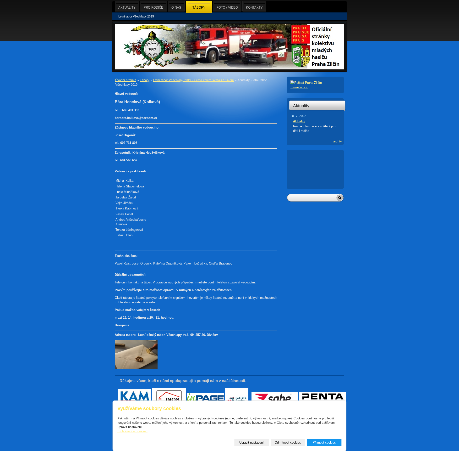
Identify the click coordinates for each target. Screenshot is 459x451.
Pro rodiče (153, 7)
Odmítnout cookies (288, 442)
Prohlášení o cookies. (132, 431)
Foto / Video (227, 7)
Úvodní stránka (125, 80)
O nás (176, 7)
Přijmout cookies (324, 442)
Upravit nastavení (251, 442)
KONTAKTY (254, 7)
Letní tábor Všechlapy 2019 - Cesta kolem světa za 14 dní (193, 80)
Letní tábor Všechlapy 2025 (136, 16)
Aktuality (301, 105)
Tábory (144, 80)
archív (337, 141)
